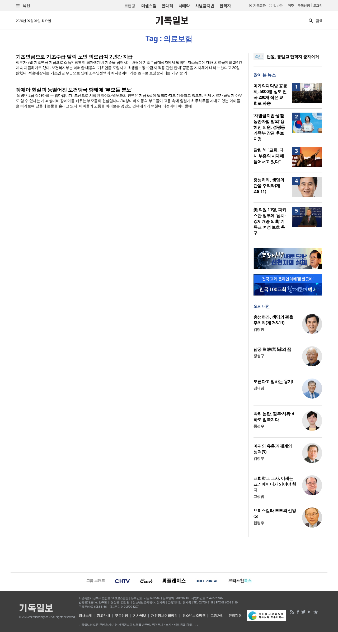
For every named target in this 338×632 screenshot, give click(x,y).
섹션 (26, 5)
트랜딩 (129, 5)
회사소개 (85, 615)
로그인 (317, 5)
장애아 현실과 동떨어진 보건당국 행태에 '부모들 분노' (74, 89)
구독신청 (304, 5)
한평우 (258, 522)
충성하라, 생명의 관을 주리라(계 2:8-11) (268, 185)
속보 (259, 56)
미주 (291, 5)
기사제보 (139, 615)
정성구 (258, 355)
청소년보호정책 (193, 615)
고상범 (258, 496)
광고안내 (103, 615)
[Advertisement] (169, 554)
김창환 (258, 329)
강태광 (258, 387)
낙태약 (184, 5)
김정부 (258, 458)
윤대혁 (167, 5)
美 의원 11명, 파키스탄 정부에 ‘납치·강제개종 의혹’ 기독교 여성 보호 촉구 (269, 221)
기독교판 (259, 5)
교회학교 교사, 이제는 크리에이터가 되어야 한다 (274, 484)
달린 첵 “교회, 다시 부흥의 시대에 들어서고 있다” (268, 155)
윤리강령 (235, 615)
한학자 (225, 5)
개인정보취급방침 (164, 615)
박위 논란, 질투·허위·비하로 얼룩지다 (274, 416)
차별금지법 (204, 5)
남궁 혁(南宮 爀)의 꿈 (272, 349)
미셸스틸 (149, 5)
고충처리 (217, 615)
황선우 (258, 425)
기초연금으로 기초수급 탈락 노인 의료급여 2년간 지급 (74, 56)
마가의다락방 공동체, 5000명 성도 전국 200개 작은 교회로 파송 (270, 94)
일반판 (277, 5)
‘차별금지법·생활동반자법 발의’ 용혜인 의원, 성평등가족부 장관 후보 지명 (269, 127)
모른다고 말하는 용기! (273, 381)
